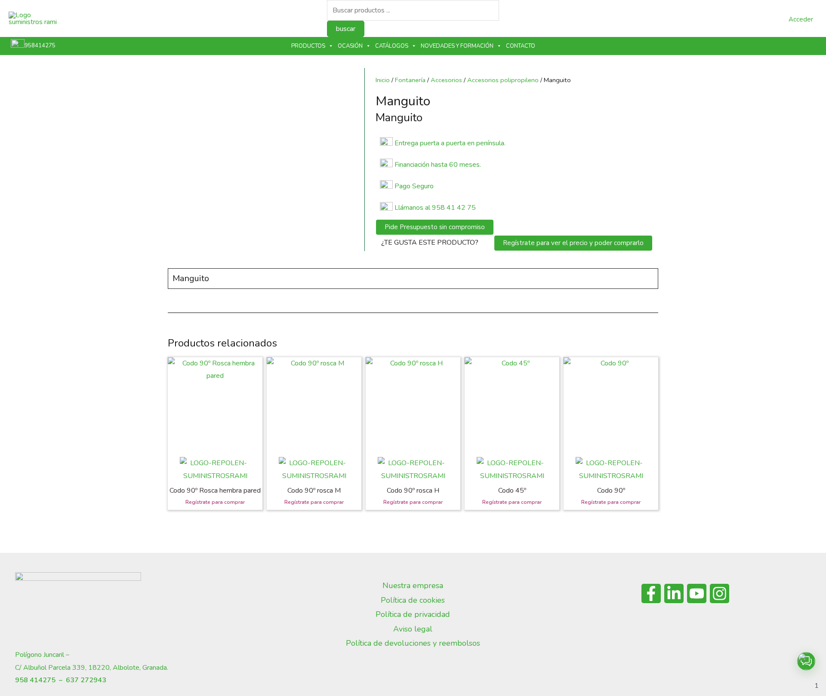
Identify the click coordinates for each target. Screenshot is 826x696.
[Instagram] (719, 593)
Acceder (801, 19)
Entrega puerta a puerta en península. (450, 143)
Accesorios (446, 80)
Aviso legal (412, 629)
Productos (308, 46)
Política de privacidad (413, 614)
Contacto (520, 46)
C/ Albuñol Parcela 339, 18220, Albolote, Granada (91, 667)
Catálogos (391, 46)
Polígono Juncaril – (42, 654)
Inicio (383, 80)
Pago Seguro (414, 186)
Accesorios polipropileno (503, 80)
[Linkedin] (674, 593)
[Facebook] (651, 593)
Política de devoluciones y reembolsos (413, 643)
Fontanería (410, 80)
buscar (345, 29)
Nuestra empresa (412, 585)
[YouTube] (696, 593)
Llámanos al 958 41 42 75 (434, 207)
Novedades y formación (457, 46)
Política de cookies (413, 600)
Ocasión (350, 46)
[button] (806, 661)
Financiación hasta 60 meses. (438, 164)
